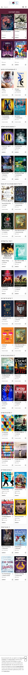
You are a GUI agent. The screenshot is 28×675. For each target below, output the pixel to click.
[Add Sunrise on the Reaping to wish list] (25, 580)
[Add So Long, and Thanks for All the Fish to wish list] (25, 179)
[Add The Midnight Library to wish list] (12, 324)
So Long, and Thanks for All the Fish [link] (20, 173)
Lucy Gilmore (5, 461)
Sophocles (5, 262)
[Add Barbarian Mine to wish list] (12, 179)
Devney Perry (5, 548)
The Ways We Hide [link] (6, 375)
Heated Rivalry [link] (18, 546)
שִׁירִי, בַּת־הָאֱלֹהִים (6, 241)
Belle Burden (18, 90)
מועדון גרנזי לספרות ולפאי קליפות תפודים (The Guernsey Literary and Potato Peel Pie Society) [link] (20, 459)
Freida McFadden (6, 117)
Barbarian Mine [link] (5, 173)
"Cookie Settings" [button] (20, 666)
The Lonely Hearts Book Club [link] (7, 459)
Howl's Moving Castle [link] (19, 230)
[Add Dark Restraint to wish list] (12, 294)
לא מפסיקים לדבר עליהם (8, 69)
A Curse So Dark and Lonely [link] (20, 203)
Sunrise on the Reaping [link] (20, 573)
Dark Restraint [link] (5, 287)
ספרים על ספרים (6, 413)
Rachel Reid (18, 548)
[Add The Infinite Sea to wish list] (25, 152)
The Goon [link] (17, 31)
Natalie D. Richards (6, 575)
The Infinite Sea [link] (18, 146)
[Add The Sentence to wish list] (12, 438)
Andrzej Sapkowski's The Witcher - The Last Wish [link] (7, 31)
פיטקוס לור (5, 147)
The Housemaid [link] (5, 116)
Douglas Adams (19, 175)
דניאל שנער (18, 403)
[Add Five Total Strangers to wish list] (12, 580)
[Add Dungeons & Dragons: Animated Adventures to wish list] (12, 65)
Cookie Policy (6, 671)
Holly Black (5, 205)
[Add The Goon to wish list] (25, 37)
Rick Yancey (18, 147)
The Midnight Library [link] (6, 318)
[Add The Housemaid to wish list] (12, 122)
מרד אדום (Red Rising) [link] (20, 318)
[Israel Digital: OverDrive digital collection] (14, 3)
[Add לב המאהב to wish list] (12, 351)
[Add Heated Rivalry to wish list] (25, 553)
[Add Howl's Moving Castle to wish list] (25, 236)
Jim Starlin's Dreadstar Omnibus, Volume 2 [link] (20, 58)
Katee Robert (5, 289)
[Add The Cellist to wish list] (12, 408)
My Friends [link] (17, 116)
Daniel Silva (18, 376)
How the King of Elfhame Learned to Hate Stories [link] (7, 203)
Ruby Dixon (5, 175)
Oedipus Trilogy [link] (5, 260)
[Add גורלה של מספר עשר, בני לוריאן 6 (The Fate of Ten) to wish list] (12, 152)
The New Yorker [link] (5, 489)
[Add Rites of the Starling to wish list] (12, 553)
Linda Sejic (18, 289)
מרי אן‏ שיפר (18, 461)
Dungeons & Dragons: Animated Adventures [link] (7, 58)
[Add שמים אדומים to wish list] (25, 408)
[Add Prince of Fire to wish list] (25, 381)
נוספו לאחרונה (14, 12)
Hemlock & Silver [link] (5, 230)
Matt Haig (5, 319)
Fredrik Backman (19, 117)
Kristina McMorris (6, 376)
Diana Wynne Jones (19, 232)
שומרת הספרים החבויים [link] (20, 432)
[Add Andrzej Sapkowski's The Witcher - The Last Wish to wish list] (12, 37)
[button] (12, 31)
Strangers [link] (17, 89)
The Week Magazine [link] (6, 516)
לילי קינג (4, 346)
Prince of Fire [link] (18, 375)
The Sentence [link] (5, 432)
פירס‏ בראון (18, 319)
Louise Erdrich (5, 434)
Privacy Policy (12, 659)
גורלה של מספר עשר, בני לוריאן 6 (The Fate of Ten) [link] (7, 146)
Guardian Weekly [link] (18, 489)
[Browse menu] (26, 7)
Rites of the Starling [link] (6, 546)
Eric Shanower (18, 262)
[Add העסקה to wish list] (12, 95)
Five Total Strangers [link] (6, 573)
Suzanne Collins (19, 575)
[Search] (2, 7)
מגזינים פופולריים (6, 470)
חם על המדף (5, 527)
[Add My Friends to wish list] (25, 122)
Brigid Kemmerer (19, 205)
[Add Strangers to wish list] (25, 95)
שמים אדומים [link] (18, 402)
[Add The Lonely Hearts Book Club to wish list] (12, 465)
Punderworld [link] (18, 287)
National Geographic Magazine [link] (20, 516)
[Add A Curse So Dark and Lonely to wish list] (25, 209)
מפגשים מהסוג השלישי (7, 127)
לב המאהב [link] (4, 345)
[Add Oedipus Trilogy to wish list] (12, 267)
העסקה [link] (3, 89)
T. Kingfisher (5, 232)
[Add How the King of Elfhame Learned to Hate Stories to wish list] (12, 209)
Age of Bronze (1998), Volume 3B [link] (20, 260)
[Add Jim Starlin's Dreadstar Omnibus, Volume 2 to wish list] (25, 65)
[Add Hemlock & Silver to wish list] (12, 236)
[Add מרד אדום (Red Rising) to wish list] (25, 324)
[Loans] (23, 7)
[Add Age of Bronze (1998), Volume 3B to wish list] (25, 267)
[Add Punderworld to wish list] (25, 294)
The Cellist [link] (4, 402)
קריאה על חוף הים (6, 298)
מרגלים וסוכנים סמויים (7, 355)
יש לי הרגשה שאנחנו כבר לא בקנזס (11, 184)
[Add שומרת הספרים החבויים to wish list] (25, 438)
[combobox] (11, 7)
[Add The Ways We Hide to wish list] (12, 381)
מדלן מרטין (18, 434)
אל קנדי (4, 90)
